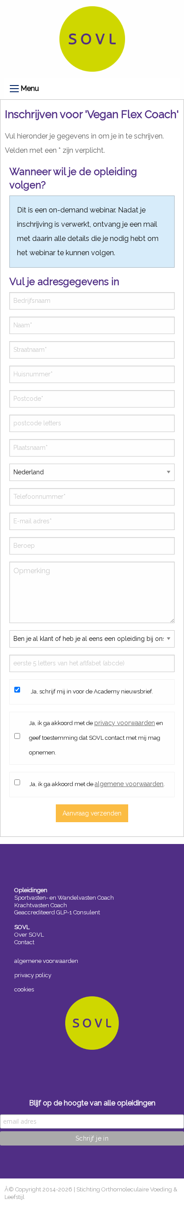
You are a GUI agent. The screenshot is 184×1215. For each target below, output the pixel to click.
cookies (24, 989)
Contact (24, 942)
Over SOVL (29, 934)
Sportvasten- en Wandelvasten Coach (64, 897)
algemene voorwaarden (129, 783)
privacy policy (32, 975)
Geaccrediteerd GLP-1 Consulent (57, 912)
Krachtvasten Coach (40, 905)
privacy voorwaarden (124, 722)
